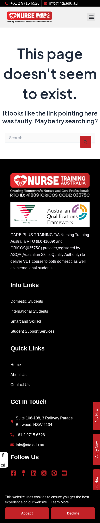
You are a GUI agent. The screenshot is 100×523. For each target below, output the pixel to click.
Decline (73, 513)
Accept (27, 513)
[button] (91, 17)
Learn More (60, 502)
